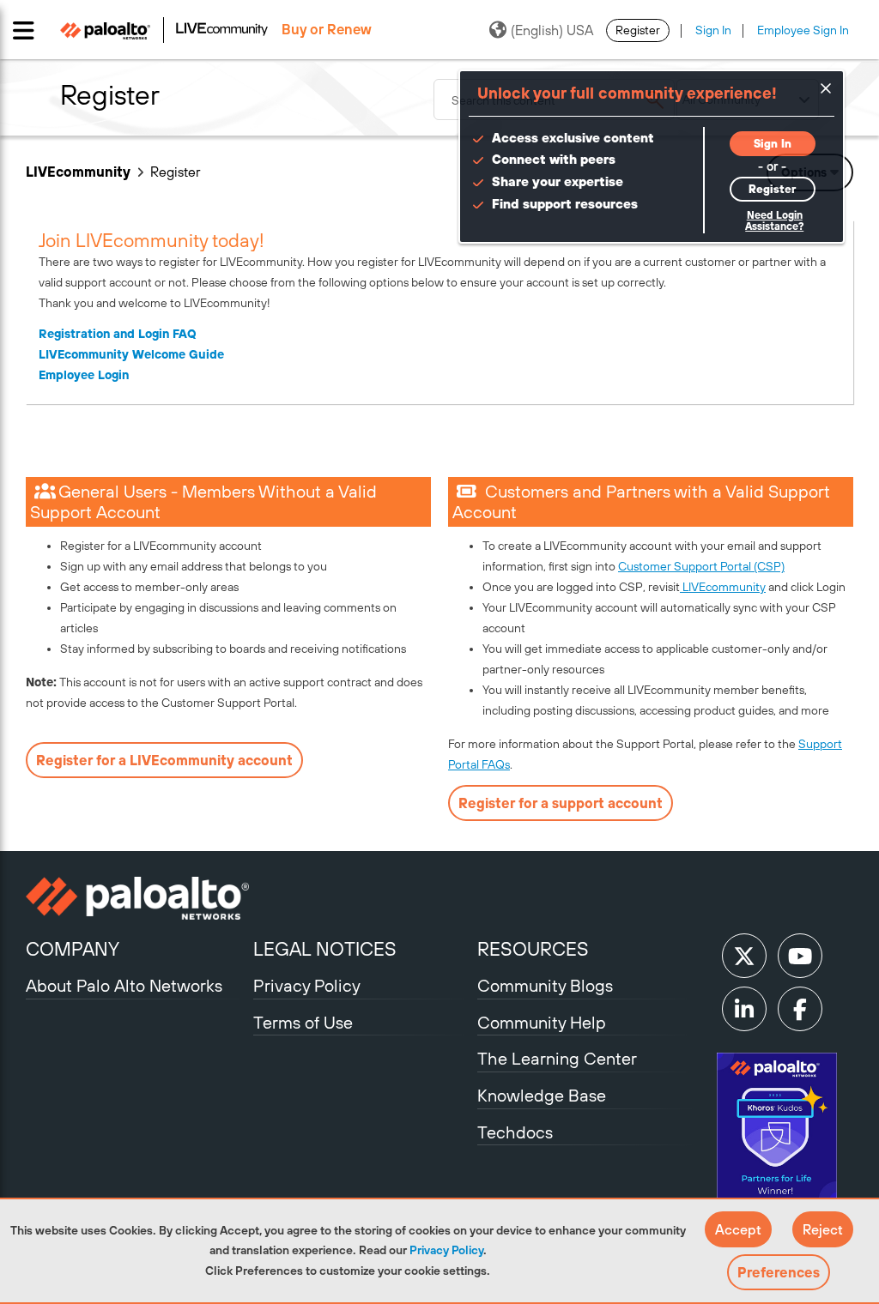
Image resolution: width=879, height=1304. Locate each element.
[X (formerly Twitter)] (744, 955)
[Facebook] (800, 1009)
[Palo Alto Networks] (137, 898)
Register (637, 30)
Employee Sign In (803, 30)
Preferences (778, 1272)
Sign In (713, 30)
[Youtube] (800, 955)
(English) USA (552, 30)
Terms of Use (303, 1022)
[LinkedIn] (744, 1009)
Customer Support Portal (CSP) (701, 566)
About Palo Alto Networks (124, 985)
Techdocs (515, 1132)
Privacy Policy (446, 1250)
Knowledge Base (541, 1095)
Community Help (541, 1022)
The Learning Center (557, 1058)
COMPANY (72, 949)
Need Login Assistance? (774, 220)
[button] (738, 1229)
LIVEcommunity (78, 171)
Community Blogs (545, 985)
